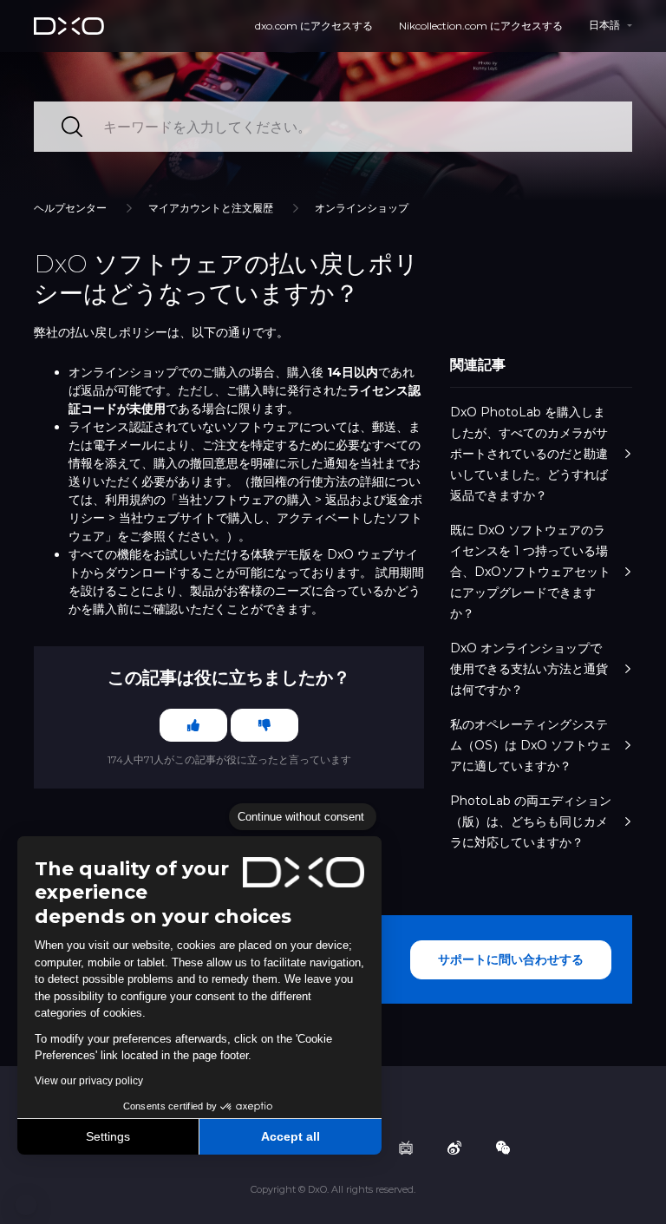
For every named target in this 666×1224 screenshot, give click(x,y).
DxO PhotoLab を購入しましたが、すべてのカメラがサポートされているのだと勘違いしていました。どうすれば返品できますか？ (529, 453)
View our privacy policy (89, 1081)
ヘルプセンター (70, 207)
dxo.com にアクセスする (314, 25)
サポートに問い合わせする (511, 959)
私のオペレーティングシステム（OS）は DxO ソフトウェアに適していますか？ (530, 745)
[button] (26, 1205)
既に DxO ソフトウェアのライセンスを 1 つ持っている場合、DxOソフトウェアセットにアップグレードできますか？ (530, 571)
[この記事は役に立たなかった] (264, 725)
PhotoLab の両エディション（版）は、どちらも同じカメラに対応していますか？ (530, 821)
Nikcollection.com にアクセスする (481, 25)
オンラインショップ (361, 207)
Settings (108, 1136)
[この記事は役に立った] (193, 725)
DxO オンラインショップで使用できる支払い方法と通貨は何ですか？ (529, 668)
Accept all (290, 1136)
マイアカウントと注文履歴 (210, 207)
